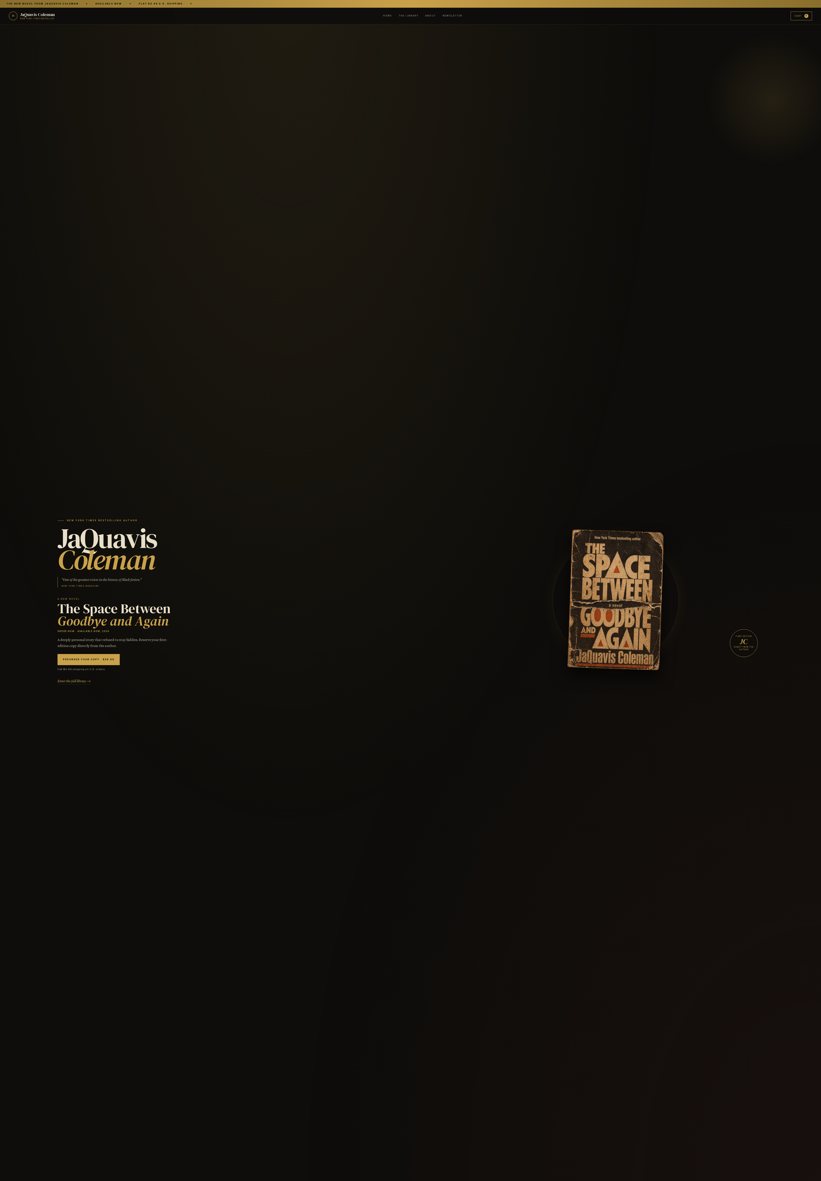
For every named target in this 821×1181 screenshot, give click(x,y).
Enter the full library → (74, 681)
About (430, 15)
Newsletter (452, 15)
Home (387, 15)
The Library (408, 15)
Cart (800, 15)
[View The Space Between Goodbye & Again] (616, 600)
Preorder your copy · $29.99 (88, 659)
